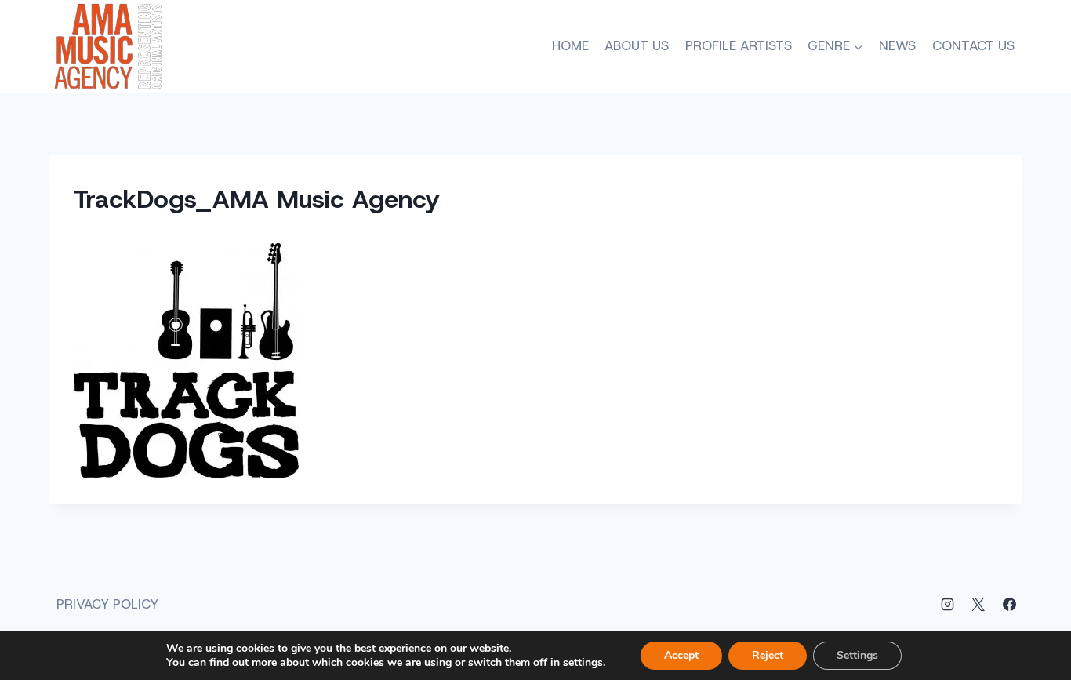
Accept (681, 655)
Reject (767, 655)
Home (570, 45)
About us (636, 45)
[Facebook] (1009, 604)
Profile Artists (738, 45)
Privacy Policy (107, 604)
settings (583, 663)
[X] (978, 604)
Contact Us (973, 45)
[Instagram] (948, 604)
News (897, 45)
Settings (857, 655)
